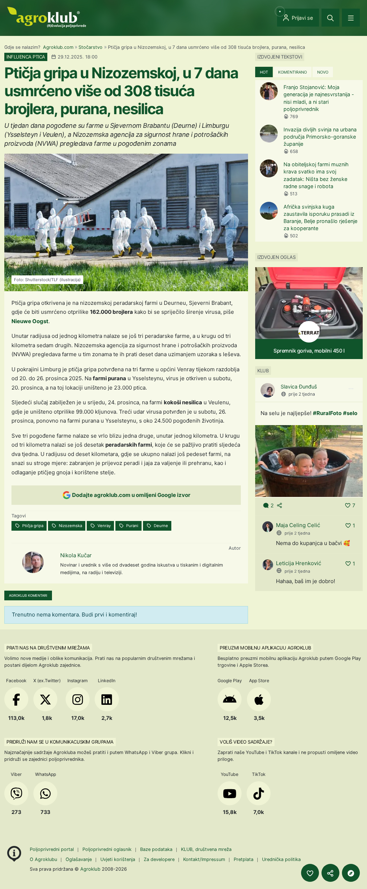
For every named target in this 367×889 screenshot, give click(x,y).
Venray (103, 525)
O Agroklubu (43, 859)
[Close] (330, 18)
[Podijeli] (330, 873)
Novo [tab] (322, 72)
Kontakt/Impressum (204, 859)
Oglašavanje (79, 859)
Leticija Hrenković (298, 563)
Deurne (160, 525)
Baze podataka (157, 849)
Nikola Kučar (76, 555)
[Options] (350, 389)
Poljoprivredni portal (52, 849)
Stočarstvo (90, 47)
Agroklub (90, 869)
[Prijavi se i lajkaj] (310, 873)
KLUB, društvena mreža (206, 849)
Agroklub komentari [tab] (28, 595)
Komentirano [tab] (292, 72)
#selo (350, 413)
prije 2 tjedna (302, 394)
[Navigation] (351, 18)
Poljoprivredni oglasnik (107, 849)
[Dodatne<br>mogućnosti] (351, 873)
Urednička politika (281, 859)
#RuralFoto (327, 413)
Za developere (159, 859)
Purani (131, 525)
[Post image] (309, 460)
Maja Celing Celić (298, 525)
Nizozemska (70, 525)
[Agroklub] (46, 16)
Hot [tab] (264, 72)
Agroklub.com (58, 47)
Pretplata (243, 859)
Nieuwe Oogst (29, 321)
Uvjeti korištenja (117, 859)
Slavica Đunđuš (299, 386)
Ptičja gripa (32, 525)
